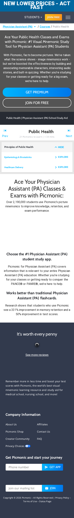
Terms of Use (30, 501)
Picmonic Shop (15, 431)
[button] (37, 232)
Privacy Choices (15, 446)
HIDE (61, 147)
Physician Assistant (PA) (18, 26)
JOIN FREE (53, 17)
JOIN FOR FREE (37, 103)
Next (69, 136)
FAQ (39, 438)
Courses (45, 26)
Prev (5, 136)
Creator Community (18, 438)
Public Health (61, 26)
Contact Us (43, 431)
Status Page (45, 501)
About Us (11, 424)
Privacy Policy (62, 497)
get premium (37, 92)
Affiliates (42, 424)
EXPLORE (63, 157)
